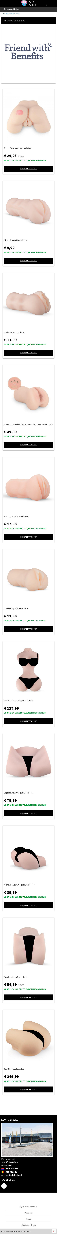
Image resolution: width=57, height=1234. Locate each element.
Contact (28, 1219)
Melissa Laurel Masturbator (16, 516)
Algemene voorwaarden (28, 1207)
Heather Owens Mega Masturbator (19, 700)
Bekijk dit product (28, 168)
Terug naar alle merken (11, 14)
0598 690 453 (11, 1168)
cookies (28, 1231)
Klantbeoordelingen (28, 1225)
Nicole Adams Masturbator (15, 240)
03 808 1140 (11, 1171)
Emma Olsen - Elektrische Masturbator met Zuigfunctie (28, 424)
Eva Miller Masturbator (14, 1069)
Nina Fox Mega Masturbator (16, 977)
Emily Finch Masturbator (14, 332)
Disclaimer (28, 1213)
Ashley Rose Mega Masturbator (17, 148)
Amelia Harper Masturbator (16, 608)
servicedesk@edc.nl (11, 1175)
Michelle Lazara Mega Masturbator (19, 885)
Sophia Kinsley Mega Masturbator (18, 793)
